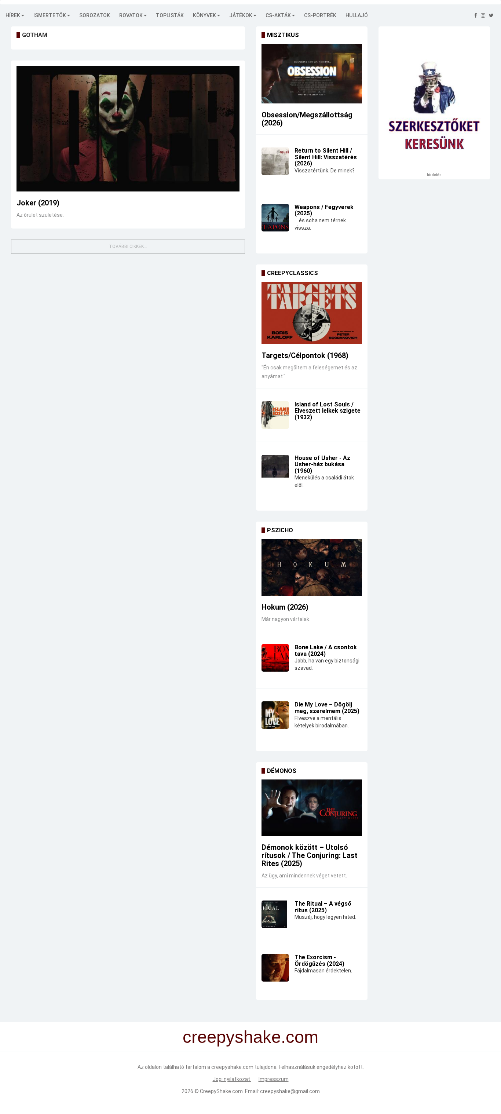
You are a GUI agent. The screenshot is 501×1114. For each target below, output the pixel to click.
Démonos (281, 770)
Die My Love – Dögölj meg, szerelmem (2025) (327, 708)
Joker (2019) (38, 202)
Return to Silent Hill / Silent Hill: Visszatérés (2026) (326, 157)
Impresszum (274, 1079)
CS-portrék (320, 15)
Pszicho (280, 530)
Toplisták (170, 15)
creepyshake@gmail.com (290, 1091)
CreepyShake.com (221, 1091)
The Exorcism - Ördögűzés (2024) (319, 960)
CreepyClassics (292, 273)
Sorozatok (94, 15)
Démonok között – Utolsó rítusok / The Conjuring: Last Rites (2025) (310, 855)
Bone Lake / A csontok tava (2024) (326, 650)
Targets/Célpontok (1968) (305, 355)
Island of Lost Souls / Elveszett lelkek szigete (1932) (328, 411)
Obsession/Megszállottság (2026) (307, 118)
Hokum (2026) (285, 607)
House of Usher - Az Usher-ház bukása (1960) (322, 464)
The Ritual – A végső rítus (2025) (323, 907)
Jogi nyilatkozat (232, 1079)
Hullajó (356, 15)
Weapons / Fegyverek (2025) (324, 210)
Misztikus (283, 35)
